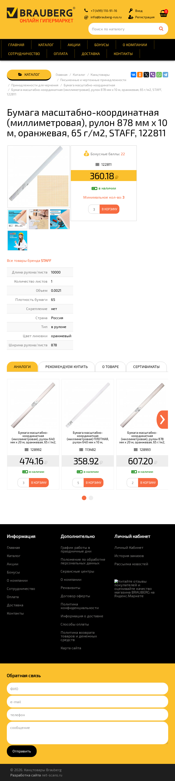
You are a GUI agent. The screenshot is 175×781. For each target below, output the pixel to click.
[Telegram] (165, 74)
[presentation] (162, 419)
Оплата (61, 53)
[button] (84, 498)
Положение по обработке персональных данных (83, 561)
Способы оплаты (75, 624)
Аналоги (22, 366)
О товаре (110, 366)
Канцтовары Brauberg (41, 12)
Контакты (123, 53)
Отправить (22, 751)
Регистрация (144, 17)
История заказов (129, 555)
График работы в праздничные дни (76, 549)
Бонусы (101, 44)
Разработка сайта (25, 775)
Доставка (91, 53)
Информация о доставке (82, 616)
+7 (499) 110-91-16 (104, 11)
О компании (135, 44)
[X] (146, 74)
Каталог (46, 44)
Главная (16, 44)
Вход (139, 11)
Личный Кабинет (128, 547)
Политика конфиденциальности (80, 606)
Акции (74, 44)
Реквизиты (70, 587)
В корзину (109, 209)
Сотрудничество (24, 53)
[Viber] (152, 74)
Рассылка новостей (131, 564)
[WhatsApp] (159, 74)
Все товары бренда (29, 260)
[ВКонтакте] (133, 74)
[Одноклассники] (140, 74)
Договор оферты (75, 596)
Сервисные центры (77, 571)
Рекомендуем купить (66, 366)
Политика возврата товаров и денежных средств (79, 636)
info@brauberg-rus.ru (106, 17)
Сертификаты (146, 366)
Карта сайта (71, 648)
